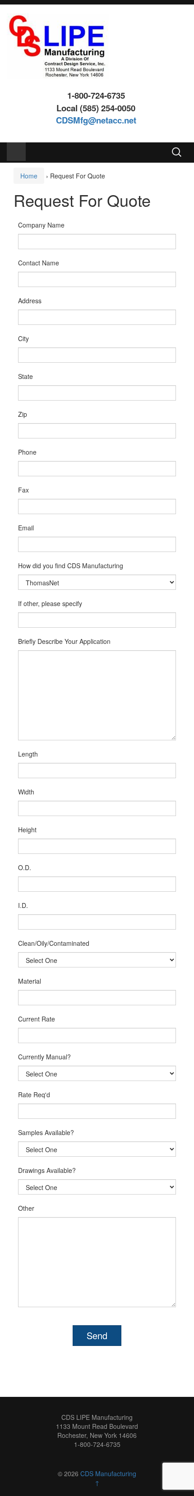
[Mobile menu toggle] (16, 151)
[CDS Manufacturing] (58, 45)
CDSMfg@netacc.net (96, 120)
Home (28, 175)
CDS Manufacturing (108, 1473)
